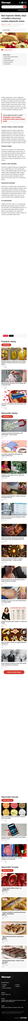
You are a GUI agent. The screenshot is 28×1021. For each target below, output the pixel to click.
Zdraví (13, 1001)
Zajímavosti (15, 1007)
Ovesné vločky (7, 58)
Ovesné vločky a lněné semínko (11, 56)
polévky (6, 994)
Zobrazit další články (14, 672)
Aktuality (2, 1007)
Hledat (24, 7)
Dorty (10, 994)
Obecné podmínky (6, 988)
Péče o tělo (19, 1000)
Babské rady (3, 1000)
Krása (7, 1000)
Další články (6, 345)
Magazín (9, 24)
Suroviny (19, 1007)
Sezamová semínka (8, 62)
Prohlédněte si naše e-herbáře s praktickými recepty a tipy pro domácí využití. (14, 119)
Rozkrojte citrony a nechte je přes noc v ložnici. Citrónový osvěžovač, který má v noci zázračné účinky (13, 363)
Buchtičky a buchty (7, 923)
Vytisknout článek (8, 49)
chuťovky (3, 994)
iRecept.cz (3, 24)
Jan (3, 30)
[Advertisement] (14, 81)
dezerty (4, 875)
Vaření (7, 1001)
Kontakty (4, 984)
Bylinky (6, 1007)
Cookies (17, 984)
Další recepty (6, 870)
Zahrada (9, 1001)
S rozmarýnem (7, 63)
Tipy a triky (24, 1000)
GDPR (4, 986)
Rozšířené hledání (22, 9)
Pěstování (3, 1001)
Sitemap (17, 986)
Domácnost (11, 1000)
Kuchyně (15, 1000)
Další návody (6, 800)
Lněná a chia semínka (9, 60)
